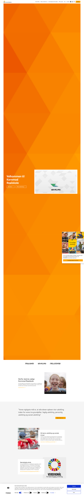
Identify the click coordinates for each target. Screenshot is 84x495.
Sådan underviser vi (43, 1)
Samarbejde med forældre (53, 1)
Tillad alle (74, 486)
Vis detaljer (52, 492)
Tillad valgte (74, 489)
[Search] (74, 1)
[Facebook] (70, 1)
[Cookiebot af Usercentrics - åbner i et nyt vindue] (8, 493)
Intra (65, 1)
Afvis (74, 492)
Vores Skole (37, 1)
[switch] (30, 492)
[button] (82, 233)
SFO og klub (61, 1)
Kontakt (68, 1)
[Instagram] (72, 1)
